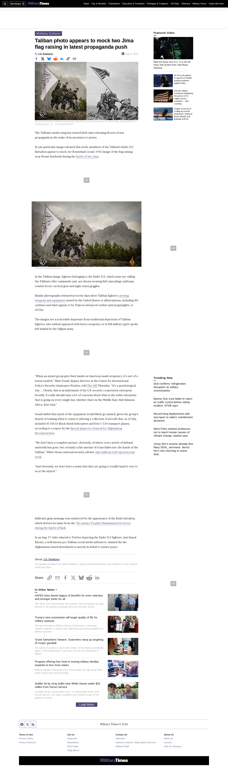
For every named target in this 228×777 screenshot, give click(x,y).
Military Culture (48, 33)
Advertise (120, 738)
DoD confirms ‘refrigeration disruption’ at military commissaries (170, 387)
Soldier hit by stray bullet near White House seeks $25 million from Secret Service (67, 685)
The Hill (92, 385)
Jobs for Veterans (172, 746)
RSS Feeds (73, 746)
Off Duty (175, 4)
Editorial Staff (122, 746)
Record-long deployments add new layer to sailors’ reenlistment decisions (173, 417)
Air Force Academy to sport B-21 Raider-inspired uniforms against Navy (183, 79)
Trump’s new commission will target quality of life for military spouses (66, 619)
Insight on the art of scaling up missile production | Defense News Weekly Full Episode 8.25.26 (183, 114)
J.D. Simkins (45, 53)
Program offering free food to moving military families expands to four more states (67, 663)
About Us (168, 738)
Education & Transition (133, 4)
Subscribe (72, 738)
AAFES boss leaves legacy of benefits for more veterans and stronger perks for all (69, 597)
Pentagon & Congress (157, 4)
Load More (86, 704)
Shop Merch (73, 750)
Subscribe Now (216, 4)
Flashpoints (114, 4)
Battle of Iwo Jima (87, 156)
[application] (173, 48)
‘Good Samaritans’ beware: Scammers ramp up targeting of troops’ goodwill (69, 641)
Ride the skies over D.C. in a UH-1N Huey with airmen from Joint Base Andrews (172, 65)
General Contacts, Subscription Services (136, 742)
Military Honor (199, 4)
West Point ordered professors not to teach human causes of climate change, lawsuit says (172, 432)
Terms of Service (27, 742)
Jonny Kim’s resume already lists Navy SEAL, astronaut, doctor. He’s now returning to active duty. (173, 449)
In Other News (45, 589)
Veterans (185, 4)
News (86, 4)
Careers (168, 742)
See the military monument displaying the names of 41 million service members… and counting (183, 97)
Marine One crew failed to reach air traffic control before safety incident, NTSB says (173, 402)
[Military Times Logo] (38, 3)
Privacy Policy (26, 738)
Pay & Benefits (99, 4)
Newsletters (73, 742)
